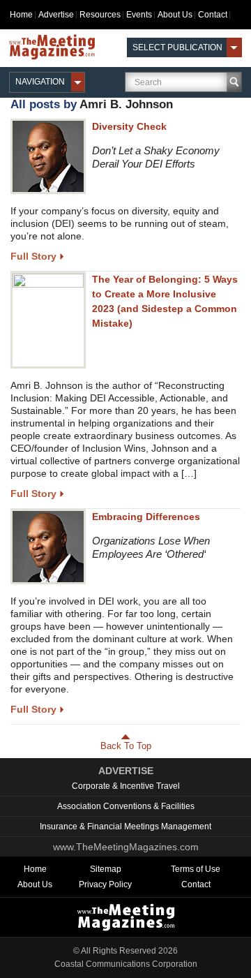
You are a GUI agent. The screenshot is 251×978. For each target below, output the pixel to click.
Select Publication (177, 47)
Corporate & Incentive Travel (126, 786)
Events (139, 15)
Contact (212, 15)
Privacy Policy (105, 884)
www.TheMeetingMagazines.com (126, 846)
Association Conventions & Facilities (126, 806)
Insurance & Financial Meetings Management (125, 826)
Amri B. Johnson (126, 104)
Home (21, 15)
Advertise (56, 15)
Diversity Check (129, 126)
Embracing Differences (146, 516)
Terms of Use (195, 869)
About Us (175, 15)
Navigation (40, 82)
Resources (100, 15)
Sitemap (105, 869)
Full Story (33, 256)
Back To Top (125, 746)
